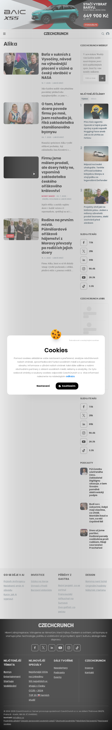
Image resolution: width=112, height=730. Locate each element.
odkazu (70, 376)
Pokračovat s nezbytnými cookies (84, 340)
